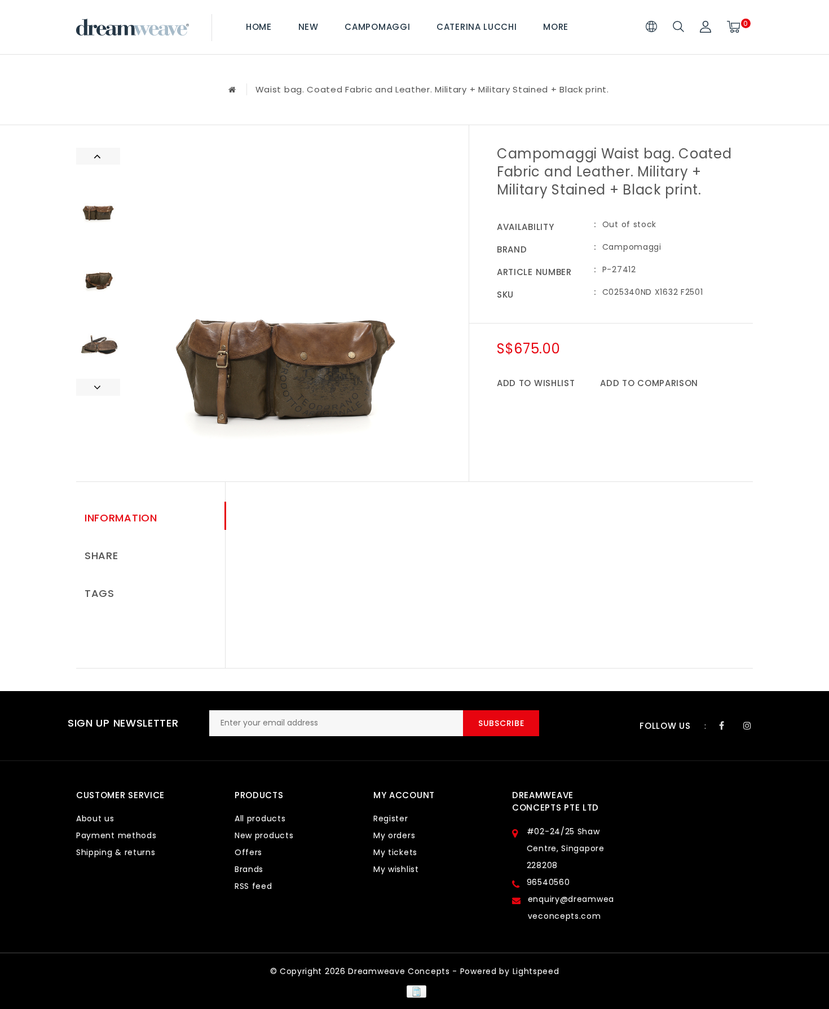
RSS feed (253, 886)
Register (390, 818)
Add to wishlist (536, 383)
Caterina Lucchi (476, 27)
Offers (248, 852)
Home (259, 27)
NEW (308, 27)
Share (101, 555)
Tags (99, 593)
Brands (249, 869)
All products (260, 818)
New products (264, 835)
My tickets (395, 852)
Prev (98, 156)
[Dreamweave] (132, 27)
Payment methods (116, 835)
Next (98, 387)
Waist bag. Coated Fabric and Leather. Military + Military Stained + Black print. (432, 89)
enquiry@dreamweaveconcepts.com (571, 907)
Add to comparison (649, 383)
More (555, 27)
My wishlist (396, 869)
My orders (394, 835)
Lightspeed (536, 971)
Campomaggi (377, 27)
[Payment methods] (414, 991)
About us (95, 818)
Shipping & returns (116, 852)
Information (121, 518)
